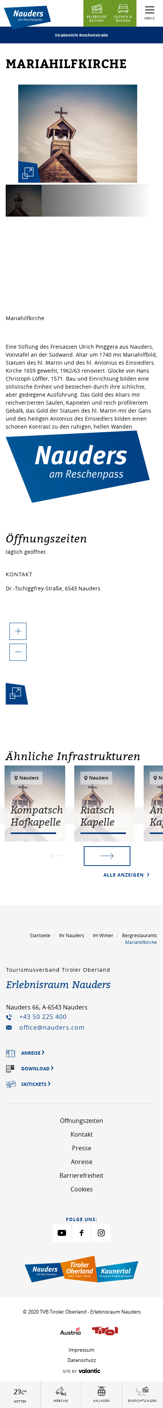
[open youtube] (62, 1233)
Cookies (82, 1189)
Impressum (81, 1349)
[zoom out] (18, 652)
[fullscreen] (27, 173)
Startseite (40, 935)
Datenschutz (81, 1360)
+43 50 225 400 (43, 1017)
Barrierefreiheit (81, 1175)
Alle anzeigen (124, 875)
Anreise (81, 1162)
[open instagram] (101, 1233)
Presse (81, 1148)
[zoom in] (18, 631)
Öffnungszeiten (81, 1120)
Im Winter (103, 935)
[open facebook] (81, 1233)
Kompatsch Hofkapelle (37, 816)
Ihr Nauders (71, 935)
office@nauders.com (52, 1027)
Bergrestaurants (139, 935)
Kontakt (82, 1134)
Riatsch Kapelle (97, 816)
